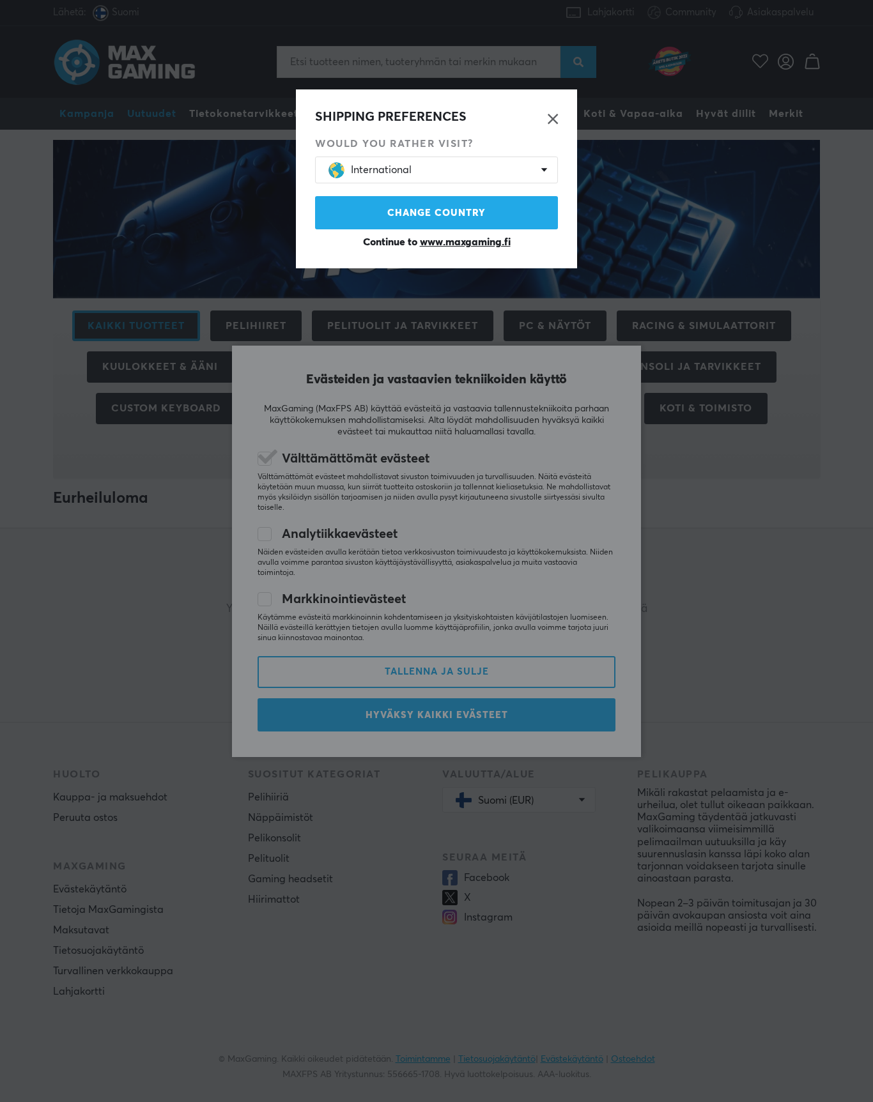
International (381, 170)
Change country (436, 213)
